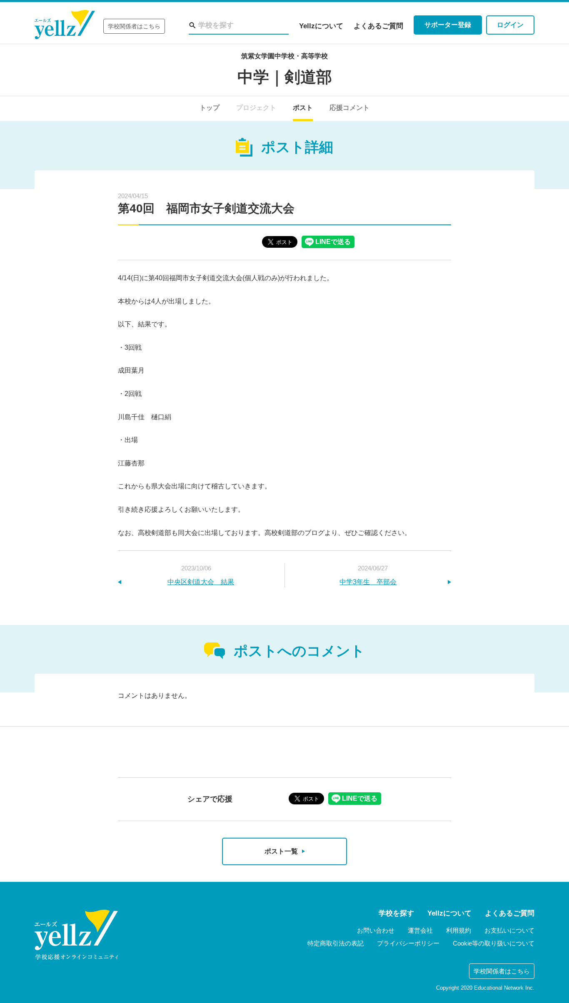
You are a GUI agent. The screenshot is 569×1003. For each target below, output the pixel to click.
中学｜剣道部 (284, 77)
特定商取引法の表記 (335, 943)
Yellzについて (321, 26)
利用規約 (458, 930)
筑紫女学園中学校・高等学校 (284, 56)
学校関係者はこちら (134, 26)
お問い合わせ (375, 930)
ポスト (303, 107)
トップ (210, 107)
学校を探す (396, 913)
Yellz (65, 25)
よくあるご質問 (378, 26)
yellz (76, 935)
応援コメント (349, 107)
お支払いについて (509, 930)
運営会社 (420, 930)
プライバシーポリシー (408, 943)
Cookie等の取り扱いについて (493, 943)
